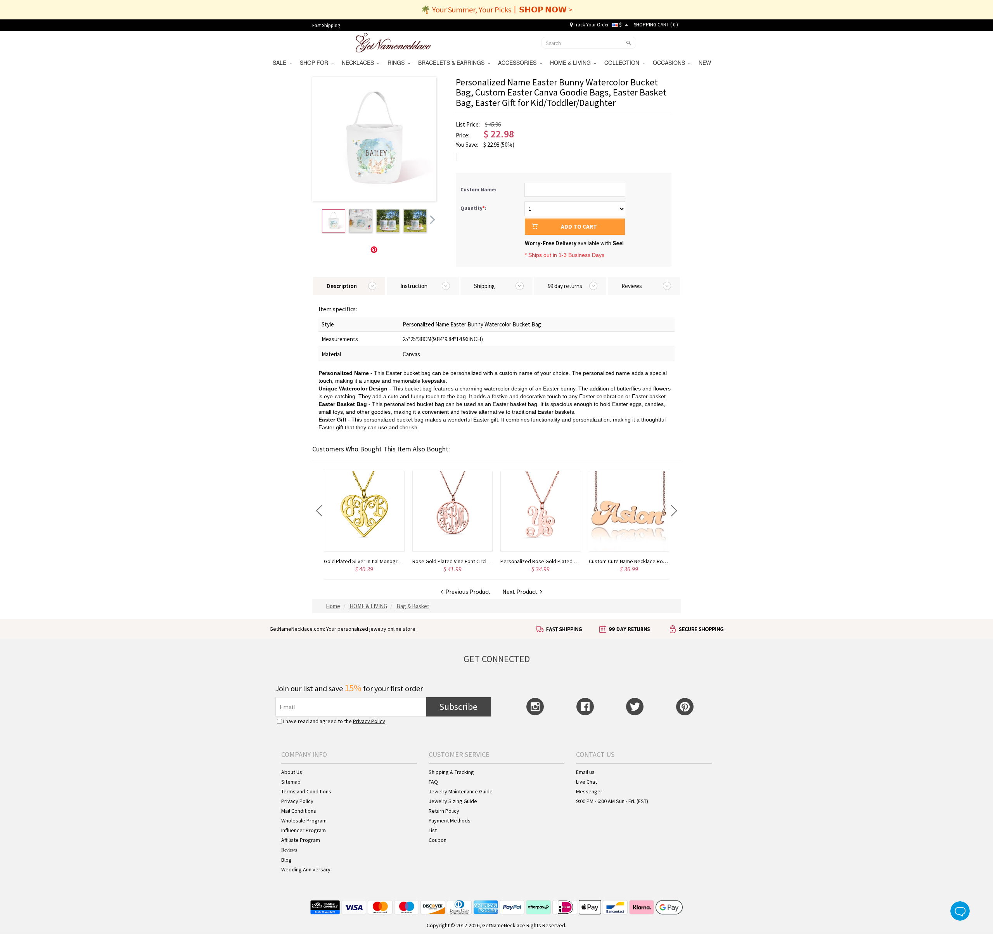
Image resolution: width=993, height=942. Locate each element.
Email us (585, 772)
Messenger (589, 791)
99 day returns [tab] (565, 286)
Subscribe (458, 707)
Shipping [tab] (484, 286)
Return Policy (444, 810)
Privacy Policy (369, 721)
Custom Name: (479, 189)
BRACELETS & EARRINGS (453, 62)
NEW (706, 62)
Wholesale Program (304, 820)
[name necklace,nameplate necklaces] (393, 41)
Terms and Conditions (306, 791)
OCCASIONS (670, 62)
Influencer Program (303, 830)
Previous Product (467, 591)
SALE (281, 62)
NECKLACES (359, 62)
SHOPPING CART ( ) (656, 24)
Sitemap (291, 781)
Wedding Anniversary (305, 869)
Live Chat (586, 781)
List (433, 830)
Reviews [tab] (631, 286)
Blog (286, 859)
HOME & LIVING (572, 62)
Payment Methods (450, 820)
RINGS (398, 62)
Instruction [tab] (413, 286)
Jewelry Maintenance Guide (461, 791)
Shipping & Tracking (451, 772)
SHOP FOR (315, 62)
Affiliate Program (300, 839)
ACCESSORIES (519, 62)
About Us (291, 772)
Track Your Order (591, 24)
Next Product (521, 591)
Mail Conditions (298, 810)
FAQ (433, 781)
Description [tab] (342, 286)
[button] (319, 510)
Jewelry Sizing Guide (453, 801)
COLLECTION (623, 62)
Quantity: (473, 208)
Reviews (289, 850)
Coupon (437, 839)
